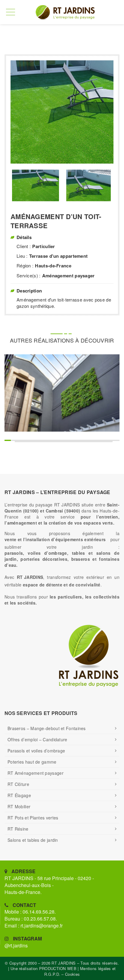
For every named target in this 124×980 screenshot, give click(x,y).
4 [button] (29, 440)
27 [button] (94, 441)
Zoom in (54, 404)
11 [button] (82, 440)
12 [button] (90, 440)
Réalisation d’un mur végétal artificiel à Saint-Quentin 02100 (62, 387)
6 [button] (44, 440)
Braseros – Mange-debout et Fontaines (47, 728)
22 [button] (56, 441)
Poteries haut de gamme (32, 762)
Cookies (72, 974)
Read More (69, 404)
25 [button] (78, 441)
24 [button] (71, 441)
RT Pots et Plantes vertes (33, 818)
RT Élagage (19, 795)
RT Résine (18, 829)
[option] (62, 112)
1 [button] (7, 440)
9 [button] (67, 440)
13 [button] (97, 440)
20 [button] (41, 441)
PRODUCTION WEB (57, 968)
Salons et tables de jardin (33, 840)
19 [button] (33, 441)
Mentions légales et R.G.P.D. (80, 971)
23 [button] (63, 441)
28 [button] (101, 441)
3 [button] (22, 440)
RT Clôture (18, 784)
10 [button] (75, 440)
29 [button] (109, 441)
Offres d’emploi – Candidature (37, 739)
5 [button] (37, 440)
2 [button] (14, 440)
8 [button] (60, 440)
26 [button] (86, 441)
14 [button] (105, 440)
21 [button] (48, 441)
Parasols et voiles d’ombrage (36, 751)
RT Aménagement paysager (36, 773)
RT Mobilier (19, 806)
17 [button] (18, 441)
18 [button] (26, 441)
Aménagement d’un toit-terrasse (56, 221)
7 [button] (52, 440)
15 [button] (112, 440)
